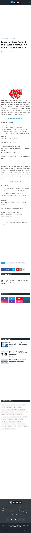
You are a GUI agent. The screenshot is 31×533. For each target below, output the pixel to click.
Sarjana (23, 424)
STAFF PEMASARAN (15, 182)
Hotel (26, 412)
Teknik (14, 426)
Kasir (14, 414)
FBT (21, 525)
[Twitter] (13, 269)
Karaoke (9, 414)
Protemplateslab (16, 526)
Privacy (17, 530)
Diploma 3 (22, 409)
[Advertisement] (15, 22)
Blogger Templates (13, 525)
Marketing (10, 419)
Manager (4, 419)
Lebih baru (4, 289)
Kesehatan (19, 414)
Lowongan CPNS (23, 416)
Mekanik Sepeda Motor (15, 118)
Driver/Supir (5, 412)
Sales (19, 424)
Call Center (9, 407)
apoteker (13, 428)
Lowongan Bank (5, 416)
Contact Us (23, 530)
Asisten (18, 404)
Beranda (3, 38)
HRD (22, 412)
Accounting (4, 404)
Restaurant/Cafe (6, 424)
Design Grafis (15, 409)
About (11, 530)
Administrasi (12, 404)
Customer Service (6, 409)
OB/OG (15, 419)
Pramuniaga (18, 421)
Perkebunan (5, 421)
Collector (19, 407)
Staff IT (9, 426)
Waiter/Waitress (5, 428)
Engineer (17, 412)
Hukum (3, 414)
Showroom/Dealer (10, 38)
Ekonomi (12, 412)
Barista (23, 404)
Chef (14, 407)
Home (6, 530)
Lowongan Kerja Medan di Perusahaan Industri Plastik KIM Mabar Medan (18, 353)
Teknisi (24, 262)
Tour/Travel (25, 426)
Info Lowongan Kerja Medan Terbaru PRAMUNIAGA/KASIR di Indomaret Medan (19, 344)
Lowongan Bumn (14, 416)
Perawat (21, 419)
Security (4, 426)
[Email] (20, 269)
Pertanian (11, 421)
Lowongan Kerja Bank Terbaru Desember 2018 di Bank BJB (17, 360)
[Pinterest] (17, 269)
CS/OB (3, 407)
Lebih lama (26, 289)
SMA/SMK (18, 262)
